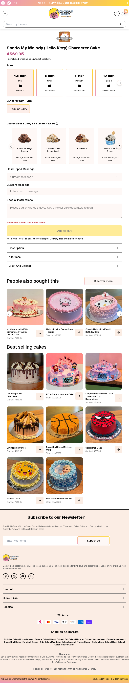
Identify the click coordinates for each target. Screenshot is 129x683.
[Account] (117, 13)
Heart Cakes (56, 639)
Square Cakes (42, 639)
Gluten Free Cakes (101, 642)
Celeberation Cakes (64, 645)
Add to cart (64, 230)
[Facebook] (5, 576)
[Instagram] (14, 576)
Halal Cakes (118, 642)
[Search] (121, 24)
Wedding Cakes (60, 642)
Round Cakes (26, 639)
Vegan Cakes (99, 639)
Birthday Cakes (11, 639)
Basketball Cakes (13, 642)
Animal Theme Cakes (79, 642)
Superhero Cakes (115, 639)
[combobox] (64, 177)
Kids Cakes (45, 642)
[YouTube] (23, 576)
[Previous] (1, 3)
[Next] (127, 3)
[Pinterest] (31, 576)
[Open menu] (5, 13)
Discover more (103, 281)
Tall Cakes (69, 639)
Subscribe (93, 540)
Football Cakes (30, 642)
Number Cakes (83, 639)
